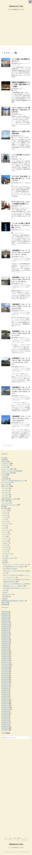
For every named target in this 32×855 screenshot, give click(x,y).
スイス (13, 400)
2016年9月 (4, 688)
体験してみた (5, 486)
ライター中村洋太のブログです (16, 847)
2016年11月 (5, 686)
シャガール (16, 233)
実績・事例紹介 (17, 838)
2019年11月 (5, 624)
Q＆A (3, 458)
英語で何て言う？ (7, 594)
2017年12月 (5, 662)
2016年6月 (4, 694)
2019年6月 (4, 634)
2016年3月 (4, 700)
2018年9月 (4, 645)
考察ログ (4, 602)
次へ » (10, 445)
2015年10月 (5, 709)
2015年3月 (4, 711)
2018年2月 (4, 658)
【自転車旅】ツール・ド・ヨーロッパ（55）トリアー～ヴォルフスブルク (21, 306)
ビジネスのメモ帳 (7, 473)
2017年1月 (4, 683)
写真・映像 (4, 501)
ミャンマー (5, 549)
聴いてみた (5, 492)
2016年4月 (4, 698)
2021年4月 (4, 613)
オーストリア (6, 523)
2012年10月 (5, 722)
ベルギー (4, 545)
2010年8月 (4, 730)
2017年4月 (4, 677)
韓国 (3, 598)
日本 (3, 592)
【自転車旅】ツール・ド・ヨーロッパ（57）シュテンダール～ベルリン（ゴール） (21, 252)
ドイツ (18, 65)
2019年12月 (5, 622)
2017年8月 (4, 670)
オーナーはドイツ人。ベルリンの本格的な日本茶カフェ (21, 203)
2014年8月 (4, 717)
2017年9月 (4, 668)
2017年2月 (4, 681)
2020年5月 (4, 617)
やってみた (5, 488)
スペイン (4, 532)
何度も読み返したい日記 (9, 499)
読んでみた (5, 497)
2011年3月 (4, 724)
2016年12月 (5, 685)
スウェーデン (24, 63)
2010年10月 (5, 726)
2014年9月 (4, 715)
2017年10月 (5, 666)
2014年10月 (5, 713)
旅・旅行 (4, 508)
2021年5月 (4, 611)
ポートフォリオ (6, 482)
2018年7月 (4, 649)
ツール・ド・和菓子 (7, 469)
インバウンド (5, 465)
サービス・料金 (8, 838)
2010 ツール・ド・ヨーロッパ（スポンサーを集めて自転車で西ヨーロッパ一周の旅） (21, 258)
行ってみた (5, 495)
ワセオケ (15, 90)
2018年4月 (4, 654)
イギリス (4, 515)
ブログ (3, 474)
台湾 (3, 560)
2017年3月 (4, 679)
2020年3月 (4, 619)
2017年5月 (4, 675)
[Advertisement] (16, 28)
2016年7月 (4, 692)
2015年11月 (5, 707)
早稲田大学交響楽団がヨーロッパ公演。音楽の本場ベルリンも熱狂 (21, 84)
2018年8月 (4, 647)
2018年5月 (4, 653)
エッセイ (4, 467)
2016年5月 (4, 696)
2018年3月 (4, 656)
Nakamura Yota (16, 6)
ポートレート (6, 503)
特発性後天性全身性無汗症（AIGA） (13, 600)
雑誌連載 (4, 604)
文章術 (4, 477)
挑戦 (3, 562)
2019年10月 (5, 626)
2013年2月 (4, 720)
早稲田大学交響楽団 (23, 137)
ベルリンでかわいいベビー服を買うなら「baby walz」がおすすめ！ (21, 110)
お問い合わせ (24, 839)
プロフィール (11, 839)
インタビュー (5, 463)
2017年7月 (4, 671)
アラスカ (4, 513)
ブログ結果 (4, 478)
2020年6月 (4, 615)
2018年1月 (4, 660)
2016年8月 (4, 690)
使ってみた (5, 490)
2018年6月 (4, 651)
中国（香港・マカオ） (8, 558)
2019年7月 (4, 632)
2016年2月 (4, 701)
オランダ (4, 521)
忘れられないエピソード (9, 505)
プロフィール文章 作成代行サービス (12, 480)
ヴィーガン (4, 484)
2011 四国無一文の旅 (9, 568)
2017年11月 (5, 664)
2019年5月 (4, 636)
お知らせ (4, 461)
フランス (18, 371)
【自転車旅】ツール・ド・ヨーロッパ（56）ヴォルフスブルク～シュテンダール (21, 279)
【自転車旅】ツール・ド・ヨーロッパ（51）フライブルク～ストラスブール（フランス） (21, 361)
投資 (2, 506)
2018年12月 (5, 639)
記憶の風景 (5, 596)
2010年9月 (4, 728)
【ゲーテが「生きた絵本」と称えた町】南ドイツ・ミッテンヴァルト (21, 178)
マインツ (22, 233)
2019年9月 (4, 628)
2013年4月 (4, 718)
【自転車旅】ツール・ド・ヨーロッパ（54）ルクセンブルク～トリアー (21, 333)
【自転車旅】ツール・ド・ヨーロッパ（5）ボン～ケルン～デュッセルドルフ (21, 418)
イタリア (4, 517)
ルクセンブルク (20, 342)
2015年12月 (5, 705)
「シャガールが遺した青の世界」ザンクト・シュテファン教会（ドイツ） (21, 225)
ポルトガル (5, 547)
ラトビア (4, 551)
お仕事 (3, 459)
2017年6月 (4, 673)
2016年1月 (4, 703)
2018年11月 (5, 641)
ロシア (4, 556)
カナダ (4, 525)
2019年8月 (4, 630)
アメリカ (4, 510)
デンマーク (5, 534)
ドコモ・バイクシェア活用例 (10, 471)
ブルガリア (5, 543)
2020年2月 (4, 621)
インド (4, 519)
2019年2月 (4, 638)
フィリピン (5, 538)
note (18, 839)
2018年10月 (5, 643)
